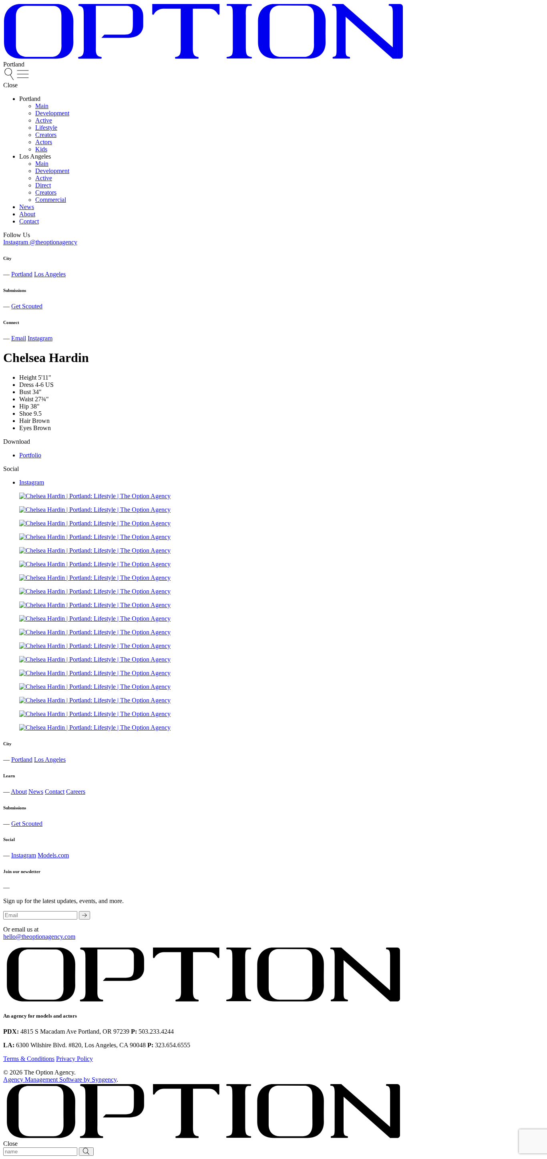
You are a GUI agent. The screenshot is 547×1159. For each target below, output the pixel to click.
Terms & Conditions (28, 1058)
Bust (25, 391)
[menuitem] (10, 77)
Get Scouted (26, 306)
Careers (75, 791)
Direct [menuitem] (43, 185)
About (19, 791)
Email (18, 338)
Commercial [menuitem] (50, 199)
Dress (26, 384)
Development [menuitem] (52, 113)
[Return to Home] (203, 57)
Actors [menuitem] (43, 142)
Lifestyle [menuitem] (46, 127)
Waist (26, 399)
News (35, 791)
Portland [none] (29, 98)
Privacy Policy (74, 1058)
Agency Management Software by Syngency (60, 1079)
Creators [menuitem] (45, 134)
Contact (54, 791)
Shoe (25, 413)
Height (27, 377)
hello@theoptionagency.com (39, 936)
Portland (21, 274)
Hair (24, 420)
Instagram (40, 338)
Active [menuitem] (43, 120)
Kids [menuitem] (41, 149)
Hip (24, 406)
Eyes (25, 428)
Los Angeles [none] (35, 156)
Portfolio (30, 455)
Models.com (53, 855)
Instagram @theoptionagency (40, 242)
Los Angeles (50, 274)
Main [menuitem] (41, 106)
